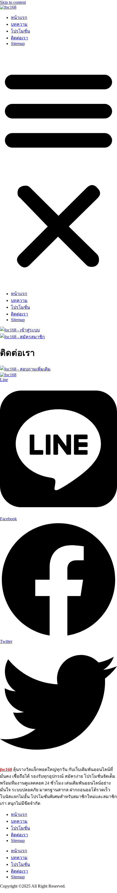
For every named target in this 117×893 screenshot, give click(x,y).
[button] (58, 168)
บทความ (19, 24)
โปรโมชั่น (20, 31)
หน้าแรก (19, 17)
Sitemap (18, 43)
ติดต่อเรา (19, 38)
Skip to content (13, 2)
